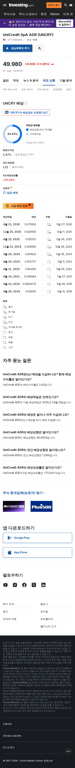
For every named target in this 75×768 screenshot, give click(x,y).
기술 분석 (66, 80)
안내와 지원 (9, 618)
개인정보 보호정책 (12, 735)
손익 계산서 (27, 89)
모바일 (44, 611)
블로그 (44, 603)
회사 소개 (8, 603)
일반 (6, 80)
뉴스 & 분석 (30, 80)
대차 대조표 (43, 89)
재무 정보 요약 (10, 89)
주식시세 (9, 14)
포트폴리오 (46, 618)
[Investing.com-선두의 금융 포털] (21, 5)
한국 (44, 14)
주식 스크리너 (28, 14)
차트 (16, 80)
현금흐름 (57, 89)
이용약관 (7, 724)
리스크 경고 (8, 747)
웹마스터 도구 (48, 626)
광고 (5, 611)
